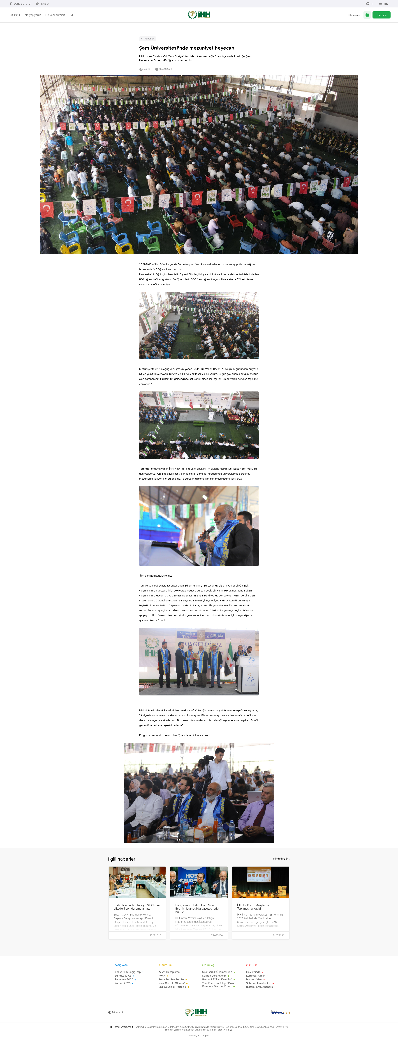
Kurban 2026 (123, 983)
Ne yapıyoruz (33, 15)
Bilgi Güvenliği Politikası (172, 986)
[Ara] (71, 15)
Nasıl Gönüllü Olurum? (171, 983)
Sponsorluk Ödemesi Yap (217, 971)
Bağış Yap (381, 15)
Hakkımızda (253, 971)
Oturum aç (354, 15)
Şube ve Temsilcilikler (258, 983)
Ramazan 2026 (124, 979)
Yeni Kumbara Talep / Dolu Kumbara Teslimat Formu (218, 985)
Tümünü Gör (280, 858)
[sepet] (367, 15)
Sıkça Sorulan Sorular (171, 979)
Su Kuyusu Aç (123, 975)
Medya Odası (254, 979)
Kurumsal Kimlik (255, 975)
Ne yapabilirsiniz (55, 15)
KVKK (161, 975)
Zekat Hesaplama (169, 971)
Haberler (149, 38)
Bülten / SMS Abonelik (259, 986)
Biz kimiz (15, 15)
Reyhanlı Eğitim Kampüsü (217, 979)
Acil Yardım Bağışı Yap (128, 971)
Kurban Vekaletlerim (214, 975)
